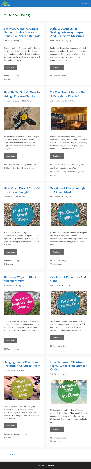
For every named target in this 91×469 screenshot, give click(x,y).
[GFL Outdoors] (6, 3)
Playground (57, 263)
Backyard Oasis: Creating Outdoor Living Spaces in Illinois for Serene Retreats (22, 32)
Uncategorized (66, 168)
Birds (8, 437)
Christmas (57, 441)
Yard (35, 164)
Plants (29, 164)
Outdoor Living (12, 75)
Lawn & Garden (59, 164)
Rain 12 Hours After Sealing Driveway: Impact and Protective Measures (67, 32)
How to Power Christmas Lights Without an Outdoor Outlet (68, 365)
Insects (9, 164)
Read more (10, 67)
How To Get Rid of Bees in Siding (20, 168)
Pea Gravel (10, 263)
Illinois (9, 79)
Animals (9, 434)
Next (12, 454)
